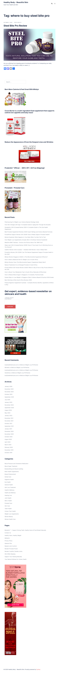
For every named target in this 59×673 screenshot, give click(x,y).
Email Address (8, 298)
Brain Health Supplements (12, 471)
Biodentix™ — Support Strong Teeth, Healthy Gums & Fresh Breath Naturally (25, 530)
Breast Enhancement (10, 474)
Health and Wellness (10, 492)
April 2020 (7, 442)
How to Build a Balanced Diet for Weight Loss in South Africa (21, 259)
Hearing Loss (8, 495)
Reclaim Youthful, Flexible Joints (13, 551)
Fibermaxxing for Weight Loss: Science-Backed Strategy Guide (22, 222)
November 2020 (9, 434)
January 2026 (8, 386)
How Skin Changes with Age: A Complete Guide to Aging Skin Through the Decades (28, 224)
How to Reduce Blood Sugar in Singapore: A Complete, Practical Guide (24, 274)
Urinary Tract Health (10, 511)
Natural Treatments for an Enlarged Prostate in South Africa (21, 265)
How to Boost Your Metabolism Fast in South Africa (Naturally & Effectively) (25, 272)
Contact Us (8, 532)
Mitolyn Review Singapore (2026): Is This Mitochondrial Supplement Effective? (26, 257)
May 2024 (7, 413)
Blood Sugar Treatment (11, 466)
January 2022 (8, 415)
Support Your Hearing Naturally (13, 556)
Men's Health (8, 500)
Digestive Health (9, 479)
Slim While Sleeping (10, 554)
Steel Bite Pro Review (15, 25)
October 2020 (8, 436)
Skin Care (7, 506)
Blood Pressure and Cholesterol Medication (16, 463)
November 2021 (9, 421)
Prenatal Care (8, 503)
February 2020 (9, 447)
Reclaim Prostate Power (11, 548)
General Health (9, 484)
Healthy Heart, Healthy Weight (13, 535)
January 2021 (8, 429)
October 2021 (8, 423)
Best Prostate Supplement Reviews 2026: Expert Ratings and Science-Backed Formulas (28, 232)
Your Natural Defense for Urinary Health (15, 559)
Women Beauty (9, 516)
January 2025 (8, 402)
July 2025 (7, 399)
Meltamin (7, 538)
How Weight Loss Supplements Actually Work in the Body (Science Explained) (26, 240)
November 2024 (9, 405)
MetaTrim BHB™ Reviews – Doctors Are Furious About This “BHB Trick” (24, 242)
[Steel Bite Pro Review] (29, 44)
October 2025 (8, 394)
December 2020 (9, 431)
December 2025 (9, 389)
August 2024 (8, 410)
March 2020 (8, 444)
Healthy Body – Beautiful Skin (16, 2)
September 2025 (9, 397)
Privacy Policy (8, 540)
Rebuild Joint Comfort (11, 546)
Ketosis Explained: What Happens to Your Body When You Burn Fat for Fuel (25, 237)
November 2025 (9, 391)
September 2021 (9, 426)
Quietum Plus (8, 543)
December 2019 (9, 450)
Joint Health (8, 498)
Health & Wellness (9, 490)
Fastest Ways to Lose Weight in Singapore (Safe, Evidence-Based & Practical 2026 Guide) (29, 277)
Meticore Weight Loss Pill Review (29, 365)
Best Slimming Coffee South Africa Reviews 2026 (18, 280)
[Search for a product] (51, 3)
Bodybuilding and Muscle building (14, 469)
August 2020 (8, 439)
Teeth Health (17, 22)
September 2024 (9, 407)
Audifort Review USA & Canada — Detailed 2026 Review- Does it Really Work (26, 249)
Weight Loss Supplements (12, 514)
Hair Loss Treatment (10, 487)
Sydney (38, 669)
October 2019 (8, 452)
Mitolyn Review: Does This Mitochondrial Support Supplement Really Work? (25, 262)
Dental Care (8, 477)
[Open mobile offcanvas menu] (54, 4)
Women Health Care (10, 519)
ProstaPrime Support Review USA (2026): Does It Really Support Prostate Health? (27, 234)
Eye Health (8, 482)
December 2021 (9, 418)
